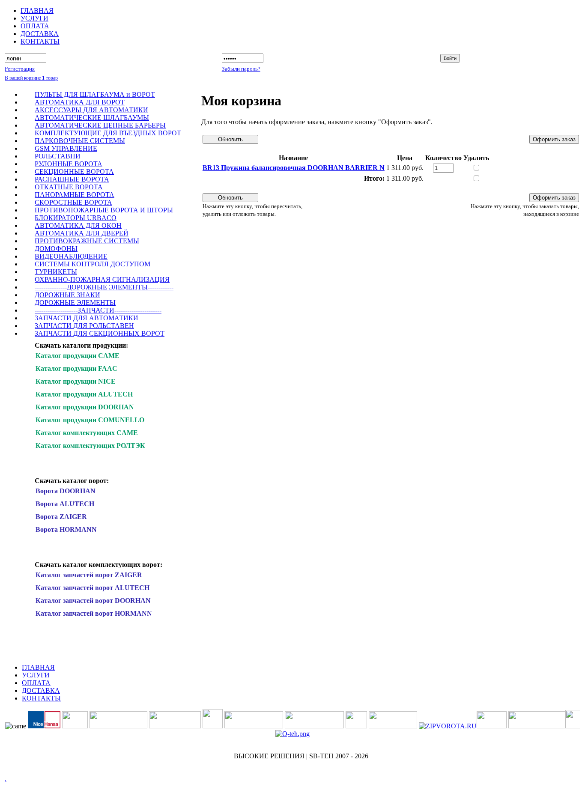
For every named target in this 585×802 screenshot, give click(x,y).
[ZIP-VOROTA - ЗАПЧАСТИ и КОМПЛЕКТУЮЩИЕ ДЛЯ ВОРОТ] (448, 726)
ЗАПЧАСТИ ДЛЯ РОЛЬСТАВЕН (84, 325)
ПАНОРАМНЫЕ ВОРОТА (74, 194)
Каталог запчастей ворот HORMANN (94, 613)
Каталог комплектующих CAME (87, 432)
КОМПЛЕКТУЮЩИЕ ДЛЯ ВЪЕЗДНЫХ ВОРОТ (108, 133)
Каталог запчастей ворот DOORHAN (93, 600)
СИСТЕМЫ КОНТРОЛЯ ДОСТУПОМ (92, 264)
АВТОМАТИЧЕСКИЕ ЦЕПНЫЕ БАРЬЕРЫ (100, 125)
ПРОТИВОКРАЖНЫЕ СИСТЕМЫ (87, 240)
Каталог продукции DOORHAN (85, 407)
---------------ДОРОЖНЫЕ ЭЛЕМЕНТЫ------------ (104, 287)
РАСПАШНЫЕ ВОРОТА (72, 179)
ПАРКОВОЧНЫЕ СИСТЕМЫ (80, 140)
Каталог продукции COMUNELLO (90, 419)
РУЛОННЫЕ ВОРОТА (68, 163)
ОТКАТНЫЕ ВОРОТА (69, 187)
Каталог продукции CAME (77, 355)
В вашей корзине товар (31, 78)
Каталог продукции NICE (76, 381)
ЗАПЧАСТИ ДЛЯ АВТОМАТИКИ (86, 318)
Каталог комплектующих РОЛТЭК (90, 445)
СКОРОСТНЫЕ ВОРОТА (73, 202)
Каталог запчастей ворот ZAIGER (89, 574)
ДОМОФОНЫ (56, 248)
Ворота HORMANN (66, 529)
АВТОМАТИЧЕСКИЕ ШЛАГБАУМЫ (92, 117)
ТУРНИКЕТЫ (56, 271)
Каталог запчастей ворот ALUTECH (92, 587)
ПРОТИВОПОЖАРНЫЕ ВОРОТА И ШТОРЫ (104, 210)
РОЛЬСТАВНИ (58, 156)
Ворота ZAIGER (61, 516)
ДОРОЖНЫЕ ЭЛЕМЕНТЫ (75, 302)
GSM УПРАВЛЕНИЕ (66, 148)
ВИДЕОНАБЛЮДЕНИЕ (71, 256)
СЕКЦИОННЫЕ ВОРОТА (74, 171)
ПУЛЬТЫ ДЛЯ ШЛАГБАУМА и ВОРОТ (95, 94)
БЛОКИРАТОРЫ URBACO (75, 217)
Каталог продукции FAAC (76, 368)
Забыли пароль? (241, 69)
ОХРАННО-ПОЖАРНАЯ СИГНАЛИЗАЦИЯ (102, 279)
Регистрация (20, 69)
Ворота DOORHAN (66, 491)
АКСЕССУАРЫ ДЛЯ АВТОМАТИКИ (91, 109)
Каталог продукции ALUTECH (84, 394)
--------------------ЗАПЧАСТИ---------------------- (98, 310)
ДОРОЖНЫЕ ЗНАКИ (67, 294)
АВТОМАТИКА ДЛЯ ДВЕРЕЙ (81, 233)
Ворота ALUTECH (65, 503)
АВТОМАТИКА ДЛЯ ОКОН (78, 225)
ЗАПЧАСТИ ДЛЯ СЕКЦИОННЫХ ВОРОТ (99, 333)
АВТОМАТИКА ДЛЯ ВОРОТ (80, 102)
